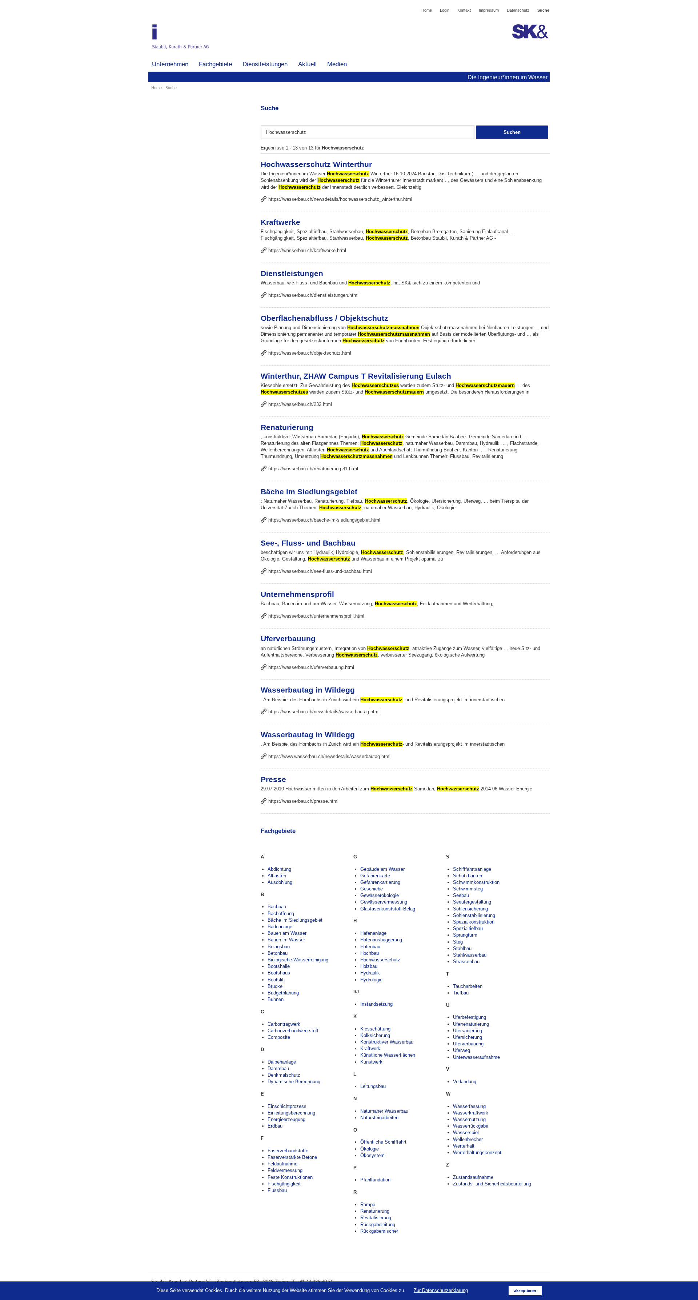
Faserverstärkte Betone (292, 1157)
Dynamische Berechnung (294, 1081)
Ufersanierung (467, 1030)
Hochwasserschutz (380, 959)
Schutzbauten (467, 875)
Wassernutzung (469, 1119)
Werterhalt (463, 1146)
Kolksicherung (375, 1035)
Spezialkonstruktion (473, 922)
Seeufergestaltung (472, 902)
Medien (337, 64)
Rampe (367, 1204)
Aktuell (307, 64)
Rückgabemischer (379, 1231)
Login (444, 10)
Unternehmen (170, 64)
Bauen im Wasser (286, 939)
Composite (279, 1037)
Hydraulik (370, 973)
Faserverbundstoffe (288, 1150)
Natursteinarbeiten (379, 1117)
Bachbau (277, 906)
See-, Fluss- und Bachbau (308, 543)
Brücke (275, 986)
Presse (273, 779)
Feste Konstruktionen (290, 1177)
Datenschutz (518, 10)
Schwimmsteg (468, 889)
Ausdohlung (280, 882)
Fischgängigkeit (284, 1184)
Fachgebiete (215, 64)
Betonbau (278, 953)
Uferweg (461, 1050)
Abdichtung (279, 869)
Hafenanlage (373, 933)
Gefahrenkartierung (380, 882)
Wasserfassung (469, 1106)
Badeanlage (280, 926)
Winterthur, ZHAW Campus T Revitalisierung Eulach (356, 376)
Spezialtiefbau (468, 928)
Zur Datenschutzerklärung (441, 1290)
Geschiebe (371, 889)
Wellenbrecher (468, 1139)
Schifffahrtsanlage (472, 869)
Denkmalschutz (284, 1075)
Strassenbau (466, 961)
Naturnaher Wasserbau (384, 1111)
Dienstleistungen (265, 64)
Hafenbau (370, 946)
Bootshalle (279, 966)
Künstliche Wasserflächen (387, 1055)
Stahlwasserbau (469, 955)
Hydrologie (371, 979)
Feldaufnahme (282, 1164)
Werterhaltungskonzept (477, 1152)
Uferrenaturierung (471, 1024)
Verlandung (464, 1081)
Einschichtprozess (287, 1106)
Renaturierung (287, 427)
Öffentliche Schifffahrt (383, 1142)
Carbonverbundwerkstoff (293, 1030)
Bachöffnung (281, 913)
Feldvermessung (285, 1170)
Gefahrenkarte (375, 875)
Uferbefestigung (469, 1017)
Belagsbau (279, 946)
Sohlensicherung (470, 909)
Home (426, 10)
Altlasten (277, 875)
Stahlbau (462, 948)
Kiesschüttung (375, 1029)
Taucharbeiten (467, 986)
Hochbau (369, 953)
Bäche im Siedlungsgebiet (309, 491)
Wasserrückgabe (470, 1126)
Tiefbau (461, 993)
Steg (458, 942)
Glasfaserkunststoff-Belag (387, 909)
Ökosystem (372, 1155)
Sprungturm (465, 935)
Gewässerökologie (379, 895)
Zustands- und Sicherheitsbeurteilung (492, 1184)
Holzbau (368, 966)
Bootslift (276, 979)
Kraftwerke (280, 222)
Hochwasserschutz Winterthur (316, 164)
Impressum (489, 10)
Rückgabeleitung (377, 1224)
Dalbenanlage (282, 1062)
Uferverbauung (288, 638)
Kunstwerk (371, 1062)
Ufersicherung (467, 1037)
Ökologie (369, 1149)
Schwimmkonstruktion (476, 882)
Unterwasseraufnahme (476, 1057)
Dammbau (278, 1068)
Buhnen (276, 999)
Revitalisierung (375, 1217)
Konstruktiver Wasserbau (386, 1042)
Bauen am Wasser (287, 933)
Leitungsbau (373, 1086)
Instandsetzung (376, 1004)
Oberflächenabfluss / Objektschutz (324, 318)
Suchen (512, 132)
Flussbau (277, 1190)
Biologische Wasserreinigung (298, 959)
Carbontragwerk (284, 1024)
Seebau (461, 895)
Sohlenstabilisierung (474, 915)
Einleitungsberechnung (291, 1113)
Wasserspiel (466, 1132)
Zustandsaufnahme (473, 1177)
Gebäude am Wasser (382, 869)
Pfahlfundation (375, 1180)
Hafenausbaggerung (381, 939)
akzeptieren (525, 1290)
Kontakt (464, 10)
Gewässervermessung (383, 902)
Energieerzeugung (286, 1119)
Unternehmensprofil (297, 594)
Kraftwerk (370, 1048)
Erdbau (275, 1126)
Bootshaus (279, 973)
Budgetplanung (283, 993)
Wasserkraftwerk (470, 1113)
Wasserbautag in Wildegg (308, 690)
